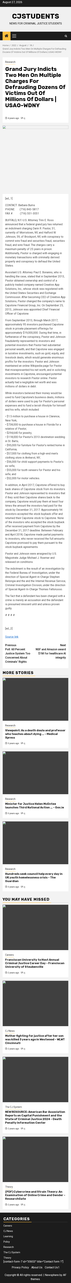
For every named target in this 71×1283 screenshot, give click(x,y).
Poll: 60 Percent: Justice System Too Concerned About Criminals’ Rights (17, 653)
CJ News (10, 1031)
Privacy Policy (20, 1267)
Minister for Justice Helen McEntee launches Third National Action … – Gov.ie (34, 805)
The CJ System (13, 1107)
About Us (36, 1267)
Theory (9, 1186)
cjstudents (35, 16)
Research (10, 62)
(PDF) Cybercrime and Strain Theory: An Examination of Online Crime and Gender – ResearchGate (35, 1195)
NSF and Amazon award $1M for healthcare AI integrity (51, 651)
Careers (9, 954)
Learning (8, 1236)
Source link (11, 636)
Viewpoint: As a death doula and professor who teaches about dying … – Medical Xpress (35, 734)
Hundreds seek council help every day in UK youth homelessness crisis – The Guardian (34, 877)
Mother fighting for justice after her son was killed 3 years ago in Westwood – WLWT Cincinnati (35, 1039)
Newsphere (52, 1275)
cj (24, 118)
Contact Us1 (52, 1267)
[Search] (66, 36)
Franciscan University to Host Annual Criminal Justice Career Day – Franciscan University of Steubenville (34, 963)
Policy (6, 1241)
